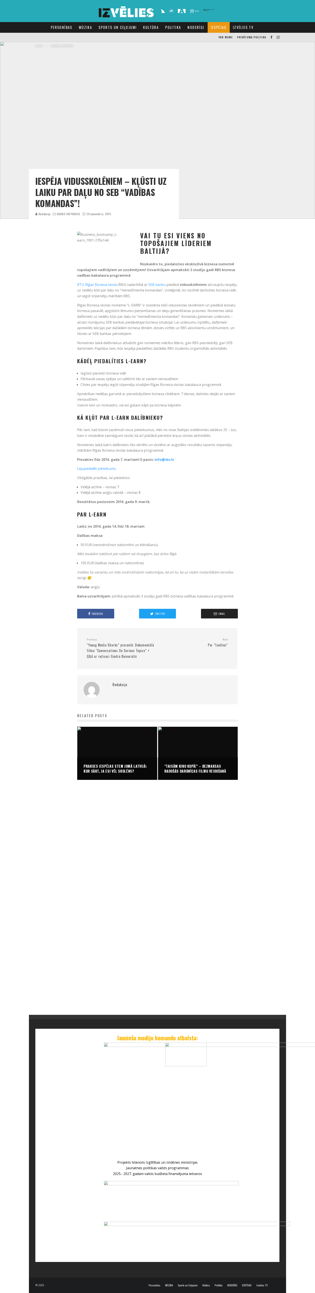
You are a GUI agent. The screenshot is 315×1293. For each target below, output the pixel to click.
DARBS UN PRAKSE (68, 214)
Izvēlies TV (243, 27)
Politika (173, 27)
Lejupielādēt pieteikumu (96, 468)
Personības (61, 27)
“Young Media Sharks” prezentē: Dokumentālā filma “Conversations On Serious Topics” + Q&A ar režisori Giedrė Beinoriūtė (120, 648)
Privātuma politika (251, 37)
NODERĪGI (196, 27)
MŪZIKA (85, 27)
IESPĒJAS (218, 27)
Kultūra (151, 27)
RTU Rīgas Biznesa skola (97, 284)
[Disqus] (157, 848)
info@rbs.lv (164, 459)
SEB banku (157, 284)
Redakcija (44, 214)
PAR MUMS (226, 37)
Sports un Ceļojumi (118, 27)
